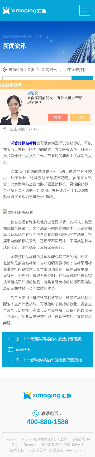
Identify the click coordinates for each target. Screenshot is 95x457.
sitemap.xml (75, 450)
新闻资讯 (49, 70)
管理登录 (56, 450)
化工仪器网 (37, 450)
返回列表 (23, 349)
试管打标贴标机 (23, 143)
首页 (31, 70)
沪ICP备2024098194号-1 (62, 445)
